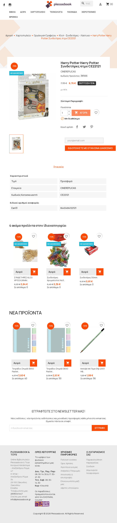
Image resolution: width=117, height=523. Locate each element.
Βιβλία (12, 12)
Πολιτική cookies (69, 459)
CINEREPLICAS (68, 71)
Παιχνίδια (72, 12)
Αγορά (81, 112)
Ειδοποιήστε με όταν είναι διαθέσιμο (90, 148)
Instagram (10, 5)
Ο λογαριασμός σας (95, 453)
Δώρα (23, 12)
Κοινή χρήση (77, 127)
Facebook (4, 5)
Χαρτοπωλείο (38, 12)
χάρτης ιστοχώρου (70, 488)
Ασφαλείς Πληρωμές (70, 470)
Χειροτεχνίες (89, 12)
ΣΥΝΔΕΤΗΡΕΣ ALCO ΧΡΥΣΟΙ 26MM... (23, 279)
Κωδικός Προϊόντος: (70, 76)
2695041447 (17, 493)
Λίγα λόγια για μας (69, 467)
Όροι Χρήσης (67, 463)
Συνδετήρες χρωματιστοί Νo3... (56, 279)
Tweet (84, 127)
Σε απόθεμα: (20, 287)
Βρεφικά (13, 17)
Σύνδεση (90, 466)
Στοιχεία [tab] (58, 166)
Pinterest (91, 127)
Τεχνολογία (56, 12)
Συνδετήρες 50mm (88, 277)
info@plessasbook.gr (21, 499)
